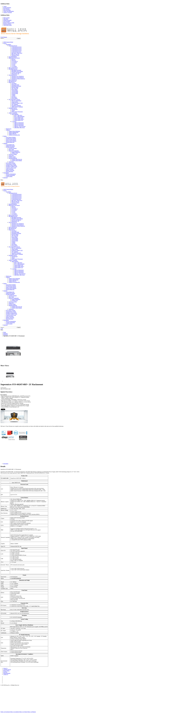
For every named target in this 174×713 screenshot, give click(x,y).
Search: (2, 38)
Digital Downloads (7, 20)
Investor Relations (7, 7)
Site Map (5, 672)
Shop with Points (7, 10)
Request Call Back (7, 23)
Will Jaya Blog (6, 17)
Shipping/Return (6, 673)
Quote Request (4, 37)
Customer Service (7, 669)
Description (5, 463)
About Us (5, 668)
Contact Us (5, 674)
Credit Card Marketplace (8, 11)
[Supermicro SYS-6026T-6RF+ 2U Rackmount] (10, 381)
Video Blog (5, 19)
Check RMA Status (7, 25)
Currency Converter (7, 12)
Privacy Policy (6, 670)
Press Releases (6, 8)
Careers (5, 6)
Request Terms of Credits (8, 22)
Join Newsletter (6, 21)
